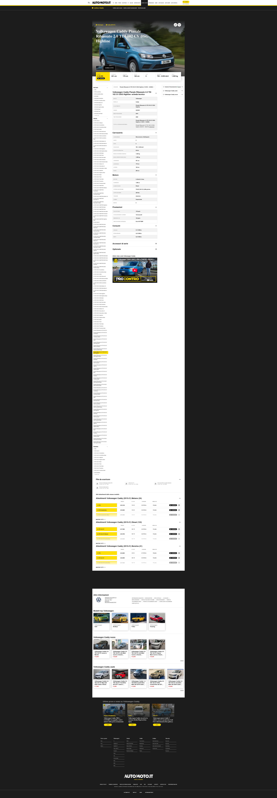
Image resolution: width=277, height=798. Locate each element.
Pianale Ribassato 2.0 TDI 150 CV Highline (100, 423)
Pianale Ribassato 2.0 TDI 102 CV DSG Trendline (100, 362)
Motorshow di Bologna (130, 750)
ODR (141, 784)
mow (141, 792)
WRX (114, 765)
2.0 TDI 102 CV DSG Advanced (99, 131)
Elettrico (102, 745)
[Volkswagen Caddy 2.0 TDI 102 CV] (179, 529)
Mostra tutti (97, 115)
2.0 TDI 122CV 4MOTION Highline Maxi (100, 219)
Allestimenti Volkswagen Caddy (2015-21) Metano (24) (119, 498)
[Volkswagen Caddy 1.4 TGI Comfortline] (179, 510)
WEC (114, 760)
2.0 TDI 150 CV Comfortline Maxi (99, 272)
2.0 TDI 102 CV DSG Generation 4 (100, 143)
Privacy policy (103, 784)
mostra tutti (100, 519)
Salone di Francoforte (130, 743)
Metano (95, 87)
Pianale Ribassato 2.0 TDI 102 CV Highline (100, 365)
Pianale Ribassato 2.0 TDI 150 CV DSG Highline (100, 410)
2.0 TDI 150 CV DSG (97, 274)
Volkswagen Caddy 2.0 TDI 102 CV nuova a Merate (101, 653)
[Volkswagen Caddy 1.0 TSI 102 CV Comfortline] (179, 563)
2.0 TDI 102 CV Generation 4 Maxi (100, 168)
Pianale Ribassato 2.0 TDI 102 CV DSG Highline (100, 352)
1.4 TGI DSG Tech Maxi (97, 113)
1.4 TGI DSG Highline (97, 104)
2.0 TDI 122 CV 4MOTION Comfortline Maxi (98, 193)
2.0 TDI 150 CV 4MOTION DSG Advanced (99, 227)
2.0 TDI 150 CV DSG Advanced (99, 276)
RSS (145, 784)
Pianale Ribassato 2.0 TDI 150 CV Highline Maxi (100, 426)
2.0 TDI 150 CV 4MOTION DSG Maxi (100, 255)
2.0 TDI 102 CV (96, 120)
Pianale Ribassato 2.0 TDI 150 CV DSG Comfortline (100, 403)
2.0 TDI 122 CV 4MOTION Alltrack (100, 187)
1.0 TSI (94, 448)
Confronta (102, 78)
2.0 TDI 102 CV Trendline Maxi (99, 183)
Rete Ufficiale (157, 598)
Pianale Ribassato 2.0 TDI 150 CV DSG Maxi (100, 413)
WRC (114, 763)
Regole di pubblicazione (125, 784)
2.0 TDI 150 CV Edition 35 (98, 308)
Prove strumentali (110, 715)
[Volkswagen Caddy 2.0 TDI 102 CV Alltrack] (179, 534)
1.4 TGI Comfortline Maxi (98, 94)
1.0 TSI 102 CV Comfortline (98, 453)
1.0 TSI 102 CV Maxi (97, 461)
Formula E (115, 750)
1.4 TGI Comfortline (97, 91)
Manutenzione (142, 743)
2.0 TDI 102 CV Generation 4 (99, 166)
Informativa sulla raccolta (6, 797)
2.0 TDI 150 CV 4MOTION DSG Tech (100, 258)
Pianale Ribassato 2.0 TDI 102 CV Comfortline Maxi (100, 336)
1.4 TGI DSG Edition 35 (97, 102)
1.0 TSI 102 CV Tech (97, 463)
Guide (141, 738)
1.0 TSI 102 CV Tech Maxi (98, 466)
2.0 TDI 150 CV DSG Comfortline (99, 280)
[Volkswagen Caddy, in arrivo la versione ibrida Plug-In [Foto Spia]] (138, 710)
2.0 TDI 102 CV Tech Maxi (98, 179)
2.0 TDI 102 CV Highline (98, 170)
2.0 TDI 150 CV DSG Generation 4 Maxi (100, 291)
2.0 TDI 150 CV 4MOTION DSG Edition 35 (99, 240)
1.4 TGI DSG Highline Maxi (98, 107)
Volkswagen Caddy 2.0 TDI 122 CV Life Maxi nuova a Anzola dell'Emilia (120, 653)
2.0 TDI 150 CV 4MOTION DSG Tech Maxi (100, 260)
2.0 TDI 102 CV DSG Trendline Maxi (100, 161)
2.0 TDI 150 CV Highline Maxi (99, 317)
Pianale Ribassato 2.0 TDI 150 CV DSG (100, 397)
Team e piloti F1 (116, 748)
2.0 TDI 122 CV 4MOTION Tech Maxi (100, 211)
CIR (114, 755)
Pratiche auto (142, 748)
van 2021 (155, 715)
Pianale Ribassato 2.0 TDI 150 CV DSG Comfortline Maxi (100, 406)
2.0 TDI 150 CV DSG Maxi (98, 298)
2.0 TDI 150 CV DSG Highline (99, 293)
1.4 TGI (94, 89)
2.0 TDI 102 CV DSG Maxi (98, 153)
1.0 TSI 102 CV (96, 450)
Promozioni (167, 750)
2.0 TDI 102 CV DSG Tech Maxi (99, 157)
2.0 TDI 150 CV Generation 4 (99, 310)
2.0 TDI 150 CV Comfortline (98, 269)
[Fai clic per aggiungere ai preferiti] (179, 25)
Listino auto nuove (117, 8)
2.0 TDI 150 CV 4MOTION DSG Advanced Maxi (99, 230)
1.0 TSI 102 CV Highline (98, 457)
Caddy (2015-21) (111, 25)
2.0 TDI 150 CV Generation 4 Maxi (100, 313)
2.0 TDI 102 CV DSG (97, 129)
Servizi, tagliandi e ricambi (147, 599)
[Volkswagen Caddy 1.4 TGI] (179, 505)
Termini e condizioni (113, 784)
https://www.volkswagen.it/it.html (110, 602)
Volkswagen (100, 25)
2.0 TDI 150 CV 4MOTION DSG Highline (99, 250)
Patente (141, 750)
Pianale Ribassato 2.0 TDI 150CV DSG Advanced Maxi (100, 439)
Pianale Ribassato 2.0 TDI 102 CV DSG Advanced (100, 343)
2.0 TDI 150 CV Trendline (98, 326)
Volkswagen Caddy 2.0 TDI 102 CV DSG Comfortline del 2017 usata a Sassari (157, 683)
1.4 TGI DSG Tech (96, 111)
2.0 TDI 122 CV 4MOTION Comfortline (98, 190)
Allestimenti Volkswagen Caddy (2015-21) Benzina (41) (119, 546)
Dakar (114, 753)
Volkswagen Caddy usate (171, 91)
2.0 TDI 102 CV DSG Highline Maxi (100, 151)
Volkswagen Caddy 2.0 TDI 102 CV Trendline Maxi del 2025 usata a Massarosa (175, 683)
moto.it (134, 792)
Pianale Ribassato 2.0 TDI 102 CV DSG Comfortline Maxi (100, 349)
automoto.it (127, 792)
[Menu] (89, 2)
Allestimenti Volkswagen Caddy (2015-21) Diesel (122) (119, 522)
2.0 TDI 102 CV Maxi (97, 174)
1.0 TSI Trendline (96, 472)
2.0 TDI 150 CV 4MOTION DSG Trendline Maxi (99, 267)
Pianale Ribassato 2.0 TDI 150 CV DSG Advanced (100, 400)
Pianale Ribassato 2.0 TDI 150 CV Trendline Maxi (100, 436)
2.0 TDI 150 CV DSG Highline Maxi (100, 295)
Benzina (95, 446)
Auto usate (167, 743)
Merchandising (136, 599)
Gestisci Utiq (163, 784)
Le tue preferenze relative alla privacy (22, 797)
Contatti (156, 784)
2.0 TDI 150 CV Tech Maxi (98, 323)
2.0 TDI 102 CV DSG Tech (98, 155)
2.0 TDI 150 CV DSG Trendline (99, 304)
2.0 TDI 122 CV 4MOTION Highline (100, 205)
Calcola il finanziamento (171, 87)
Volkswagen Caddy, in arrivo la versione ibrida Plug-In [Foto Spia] (138, 720)
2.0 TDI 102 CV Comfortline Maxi (99, 127)
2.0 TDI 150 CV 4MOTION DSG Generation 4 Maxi (99, 246)
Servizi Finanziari (160, 599)
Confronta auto (141, 8)
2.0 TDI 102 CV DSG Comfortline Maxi (99, 138)
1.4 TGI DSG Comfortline (98, 98)
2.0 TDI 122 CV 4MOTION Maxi (99, 207)
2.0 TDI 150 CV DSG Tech (98, 300)
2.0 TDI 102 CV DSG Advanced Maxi (100, 133)
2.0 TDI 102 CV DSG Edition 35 (99, 141)
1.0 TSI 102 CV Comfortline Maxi (99, 455)
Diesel (95, 118)
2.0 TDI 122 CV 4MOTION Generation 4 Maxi (98, 202)
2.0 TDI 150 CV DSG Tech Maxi (99, 302)
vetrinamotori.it (149, 792)
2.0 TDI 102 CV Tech (97, 176)
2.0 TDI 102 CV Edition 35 (98, 163)
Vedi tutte (182, 660)
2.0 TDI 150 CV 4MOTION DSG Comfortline (99, 233)
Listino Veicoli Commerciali (157, 745)
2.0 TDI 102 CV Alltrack (98, 122)
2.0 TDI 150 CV (96, 222)
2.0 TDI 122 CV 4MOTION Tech (99, 209)
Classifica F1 (116, 745)
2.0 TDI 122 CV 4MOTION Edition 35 (100, 196)
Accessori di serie (120, 243)
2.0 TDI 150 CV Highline (98, 315)
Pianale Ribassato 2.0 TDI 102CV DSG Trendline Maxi (100, 385)
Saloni (128, 738)
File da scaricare (103, 479)
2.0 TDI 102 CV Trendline (98, 181)
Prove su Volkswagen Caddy (150, 601)
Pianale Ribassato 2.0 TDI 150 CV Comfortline (100, 390)
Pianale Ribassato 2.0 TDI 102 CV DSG (100, 339)
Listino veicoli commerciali (130, 8)
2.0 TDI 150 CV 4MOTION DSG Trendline (99, 264)
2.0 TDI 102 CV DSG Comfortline (99, 135)
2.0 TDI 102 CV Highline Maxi (99, 172)
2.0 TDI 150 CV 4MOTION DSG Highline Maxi (99, 253)
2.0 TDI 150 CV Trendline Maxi (99, 328)
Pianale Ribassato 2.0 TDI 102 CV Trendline (100, 375)
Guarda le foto (109, 68)
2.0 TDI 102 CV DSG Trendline (99, 159)
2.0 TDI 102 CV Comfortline (98, 125)
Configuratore (148, 598)
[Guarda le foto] (99, 68)
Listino (154, 738)
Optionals (117, 249)
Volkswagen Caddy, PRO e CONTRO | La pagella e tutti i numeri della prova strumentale (114, 720)
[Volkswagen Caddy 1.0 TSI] (179, 553)
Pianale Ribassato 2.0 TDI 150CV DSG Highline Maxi (100, 442)
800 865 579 (107, 601)
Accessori (166, 598)
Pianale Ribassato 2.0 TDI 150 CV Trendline (100, 432)
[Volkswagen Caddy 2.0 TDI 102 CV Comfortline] (179, 539)
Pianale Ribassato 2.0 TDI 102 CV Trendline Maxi (100, 378)
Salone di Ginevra (129, 745)
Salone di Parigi (129, 748)
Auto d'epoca (167, 745)
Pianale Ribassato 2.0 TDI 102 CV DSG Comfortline (100, 346)
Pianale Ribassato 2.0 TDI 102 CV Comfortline (100, 333)
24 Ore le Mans (116, 758)
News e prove (104, 738)
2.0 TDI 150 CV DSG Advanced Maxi (100, 278)
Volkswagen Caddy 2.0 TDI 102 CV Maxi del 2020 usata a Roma (101, 682)
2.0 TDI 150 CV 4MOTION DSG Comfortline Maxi (99, 237)
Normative (141, 745)
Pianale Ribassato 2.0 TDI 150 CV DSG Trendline (100, 416)
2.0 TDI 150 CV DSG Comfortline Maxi (99, 283)
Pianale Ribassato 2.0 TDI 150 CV (100, 387)
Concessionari (168, 748)
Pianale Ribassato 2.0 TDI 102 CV (100, 330)
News (130, 715)
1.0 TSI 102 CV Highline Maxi (99, 459)
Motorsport (116, 738)
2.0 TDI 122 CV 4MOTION (98, 185)
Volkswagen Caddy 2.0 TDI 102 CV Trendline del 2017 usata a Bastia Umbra (120, 683)
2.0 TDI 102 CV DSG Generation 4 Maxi (100, 146)
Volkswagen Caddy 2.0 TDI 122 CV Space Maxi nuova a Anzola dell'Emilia (157, 653)
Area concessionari (186, 3)
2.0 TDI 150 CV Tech (97, 321)
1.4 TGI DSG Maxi (96, 109)
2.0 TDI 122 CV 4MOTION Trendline (100, 213)
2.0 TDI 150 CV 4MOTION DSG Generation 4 (99, 243)
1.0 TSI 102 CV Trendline (98, 468)
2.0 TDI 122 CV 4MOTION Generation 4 (98, 199)
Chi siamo (150, 784)
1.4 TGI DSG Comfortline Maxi (99, 100)
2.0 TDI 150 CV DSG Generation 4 (100, 288)
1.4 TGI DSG (95, 96)
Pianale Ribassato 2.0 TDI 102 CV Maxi (100, 372)
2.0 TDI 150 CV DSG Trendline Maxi (100, 306)
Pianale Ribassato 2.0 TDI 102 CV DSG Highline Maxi (100, 356)
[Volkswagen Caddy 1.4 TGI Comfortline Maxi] (179, 515)
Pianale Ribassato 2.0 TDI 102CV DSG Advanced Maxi (100, 382)
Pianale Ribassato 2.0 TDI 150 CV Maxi (100, 429)
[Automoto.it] (101, 3)
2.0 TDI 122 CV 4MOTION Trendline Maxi (100, 216)
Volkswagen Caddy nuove (171, 94)
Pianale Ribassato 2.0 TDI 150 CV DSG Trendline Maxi (100, 419)
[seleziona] (151, 127)
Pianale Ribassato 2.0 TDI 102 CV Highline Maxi (100, 369)
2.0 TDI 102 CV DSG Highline (99, 148)
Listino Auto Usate (155, 743)
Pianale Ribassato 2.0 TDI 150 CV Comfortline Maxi (100, 393)
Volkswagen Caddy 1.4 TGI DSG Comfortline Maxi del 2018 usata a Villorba (138, 683)
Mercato (168, 738)
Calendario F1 (116, 743)
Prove (101, 743)
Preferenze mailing (172, 784)
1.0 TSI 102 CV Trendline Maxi (99, 470)
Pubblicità (135, 784)
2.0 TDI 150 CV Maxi (97, 319)
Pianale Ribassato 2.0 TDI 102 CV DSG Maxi (100, 359)
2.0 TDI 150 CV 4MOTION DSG (99, 224)
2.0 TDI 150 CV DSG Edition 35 (99, 286)
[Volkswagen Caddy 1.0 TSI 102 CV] (179, 558)
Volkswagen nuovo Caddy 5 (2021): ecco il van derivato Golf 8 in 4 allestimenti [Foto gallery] (163, 720)
